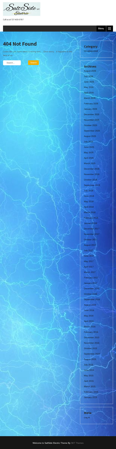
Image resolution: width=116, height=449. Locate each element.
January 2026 (90, 109)
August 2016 (90, 305)
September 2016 (92, 299)
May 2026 (88, 87)
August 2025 (90, 136)
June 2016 (89, 310)
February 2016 (91, 332)
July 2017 (88, 250)
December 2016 (91, 288)
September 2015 (92, 354)
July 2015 (88, 364)
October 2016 (90, 294)
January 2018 (90, 223)
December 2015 (91, 337)
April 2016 (89, 321)
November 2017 (91, 234)
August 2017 (90, 245)
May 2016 (88, 315)
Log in (87, 417)
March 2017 (89, 272)
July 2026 (88, 76)
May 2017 (88, 261)
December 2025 (91, 114)
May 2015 (88, 375)
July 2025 (88, 141)
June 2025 (89, 147)
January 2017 (90, 283)
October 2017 (90, 239)
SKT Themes (77, 443)
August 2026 (90, 71)
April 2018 (89, 207)
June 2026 (89, 82)
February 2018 (91, 218)
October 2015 (90, 348)
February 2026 (91, 103)
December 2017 (91, 228)
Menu (101, 28)
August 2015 (90, 359)
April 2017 (89, 267)
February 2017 (91, 277)
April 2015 (89, 381)
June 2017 (89, 256)
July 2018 (88, 190)
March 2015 (89, 386)
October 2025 (90, 125)
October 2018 (90, 179)
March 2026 (89, 98)
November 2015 (91, 343)
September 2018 (92, 185)
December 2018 (91, 169)
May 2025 (88, 152)
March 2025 (89, 163)
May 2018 (88, 201)
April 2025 (89, 158)
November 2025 (91, 120)
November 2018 (91, 174)
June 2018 (89, 196)
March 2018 (89, 212)
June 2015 (89, 370)
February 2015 (91, 392)
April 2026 (89, 92)
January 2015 (90, 397)
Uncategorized (91, 51)
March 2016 (89, 326)
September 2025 (92, 131)
